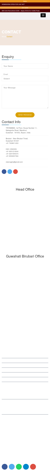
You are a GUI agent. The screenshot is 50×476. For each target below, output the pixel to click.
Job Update (25, 8)
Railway (4, 375)
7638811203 (13, 411)
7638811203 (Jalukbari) (13, 431)
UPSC (4, 356)
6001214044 (9, 424)
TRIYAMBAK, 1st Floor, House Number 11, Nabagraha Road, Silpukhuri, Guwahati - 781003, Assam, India (24, 394)
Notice (25, 1)
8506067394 (9, 429)
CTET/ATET (6, 379)
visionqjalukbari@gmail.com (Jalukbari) (19, 441)
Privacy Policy (7, 461)
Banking (5, 370)
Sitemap (16, 461)
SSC (3, 365)
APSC (4, 360)
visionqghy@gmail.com (13, 436)
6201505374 (9, 426)
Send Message (25, 115)
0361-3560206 (10, 422)
